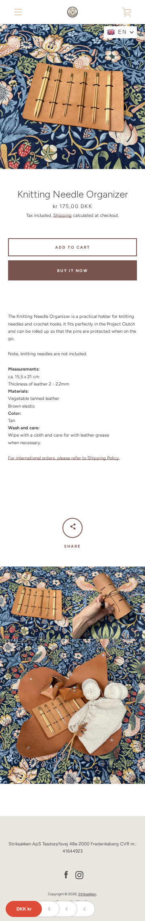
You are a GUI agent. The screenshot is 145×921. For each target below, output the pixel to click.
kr (24, 909)
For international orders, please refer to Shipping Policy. (64, 458)
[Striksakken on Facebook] (66, 874)
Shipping (62, 215)
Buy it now (72, 270)
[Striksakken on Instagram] (79, 874)
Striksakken (87, 894)
